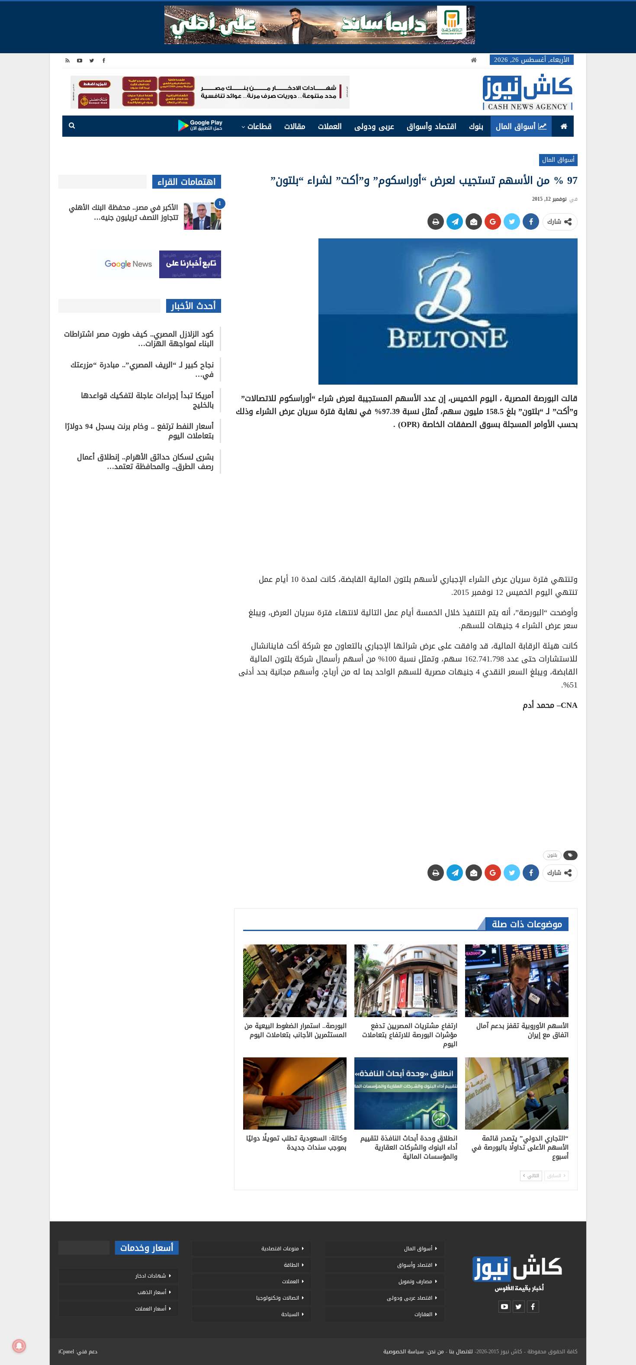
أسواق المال (516, 126)
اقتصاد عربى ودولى (409, 1298)
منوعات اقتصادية (280, 1248)
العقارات (423, 1314)
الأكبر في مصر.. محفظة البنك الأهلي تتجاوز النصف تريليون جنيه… (123, 212)
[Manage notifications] (19, 1346)
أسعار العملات (150, 1309)
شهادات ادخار (150, 1276)
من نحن (435, 1351)
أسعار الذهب (152, 1292)
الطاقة (291, 1265)
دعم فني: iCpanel (77, 1351)
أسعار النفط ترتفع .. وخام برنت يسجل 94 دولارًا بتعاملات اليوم (139, 431)
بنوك (476, 126)
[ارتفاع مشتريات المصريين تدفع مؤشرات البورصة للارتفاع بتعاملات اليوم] (406, 980)
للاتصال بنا (461, 1351)
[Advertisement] (406, 498)
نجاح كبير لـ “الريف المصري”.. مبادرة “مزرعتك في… (142, 369)
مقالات (294, 126)
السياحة (290, 1314)
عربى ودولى (374, 126)
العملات (330, 126)
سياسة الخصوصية (403, 1351)
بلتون (552, 855)
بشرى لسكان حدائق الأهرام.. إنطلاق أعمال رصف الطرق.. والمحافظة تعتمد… (145, 461)
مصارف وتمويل (415, 1281)
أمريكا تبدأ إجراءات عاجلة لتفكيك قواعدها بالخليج (147, 400)
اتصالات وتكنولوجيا (277, 1298)
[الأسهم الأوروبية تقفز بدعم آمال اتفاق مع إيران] (517, 980)
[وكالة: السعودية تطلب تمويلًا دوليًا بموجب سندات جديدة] (295, 1093)
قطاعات (259, 126)
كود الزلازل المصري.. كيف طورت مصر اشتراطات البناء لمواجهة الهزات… (139, 338)
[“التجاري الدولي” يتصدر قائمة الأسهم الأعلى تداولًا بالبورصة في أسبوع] (517, 1093)
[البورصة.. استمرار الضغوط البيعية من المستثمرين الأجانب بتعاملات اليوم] (295, 980)
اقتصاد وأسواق (431, 126)
